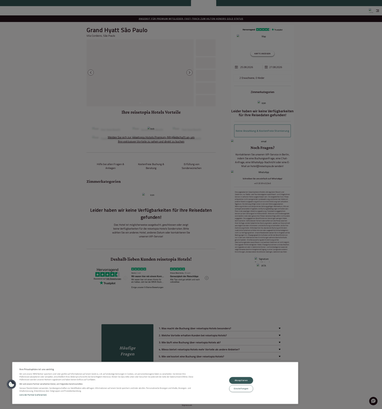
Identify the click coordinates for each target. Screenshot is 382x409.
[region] (155, 383)
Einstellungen (241, 388)
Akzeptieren (241, 380)
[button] (11, 384)
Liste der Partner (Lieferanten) (33, 394)
